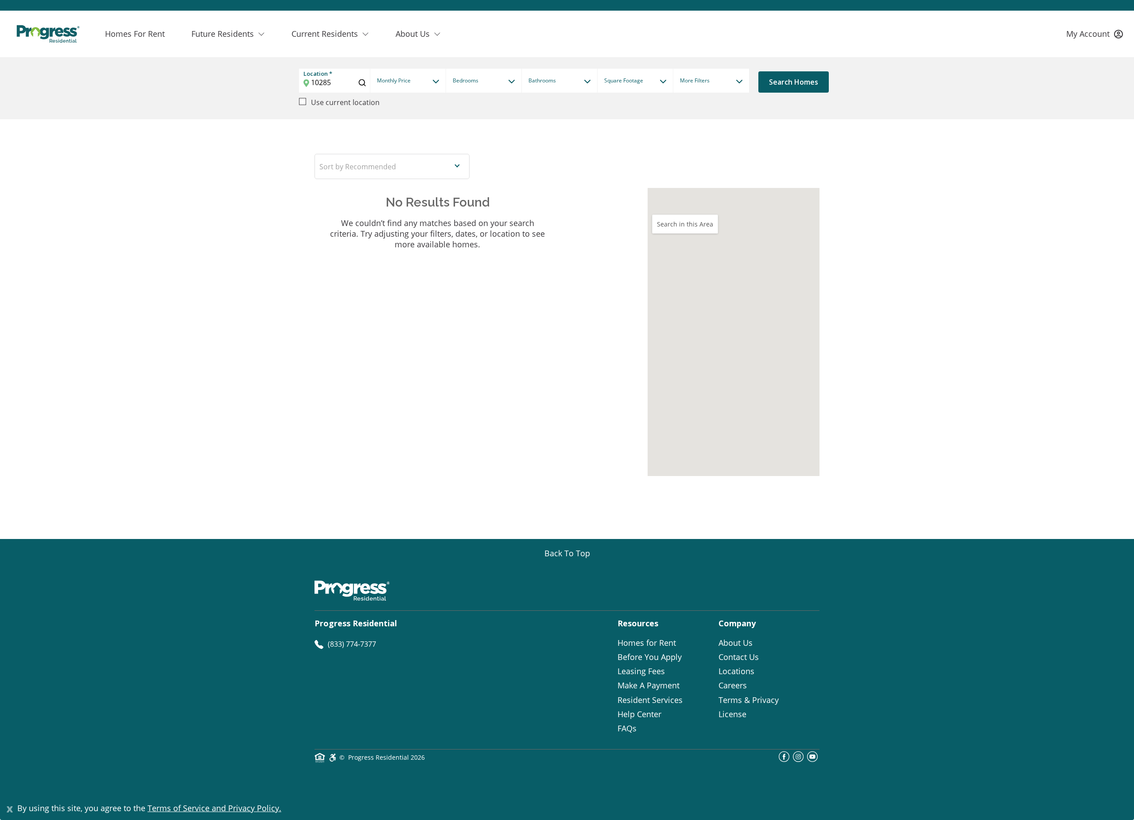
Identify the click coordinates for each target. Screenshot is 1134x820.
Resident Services (650, 700)
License (732, 714)
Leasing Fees (641, 671)
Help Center (639, 714)
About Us (735, 642)
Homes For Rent (135, 33)
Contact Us (738, 657)
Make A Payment (648, 685)
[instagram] (798, 759)
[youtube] (812, 759)
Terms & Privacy (748, 700)
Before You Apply (649, 657)
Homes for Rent (646, 642)
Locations (736, 671)
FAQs (627, 728)
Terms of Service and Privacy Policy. (214, 808)
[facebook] (784, 759)
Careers (732, 685)
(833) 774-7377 (352, 644)
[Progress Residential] (48, 34)
